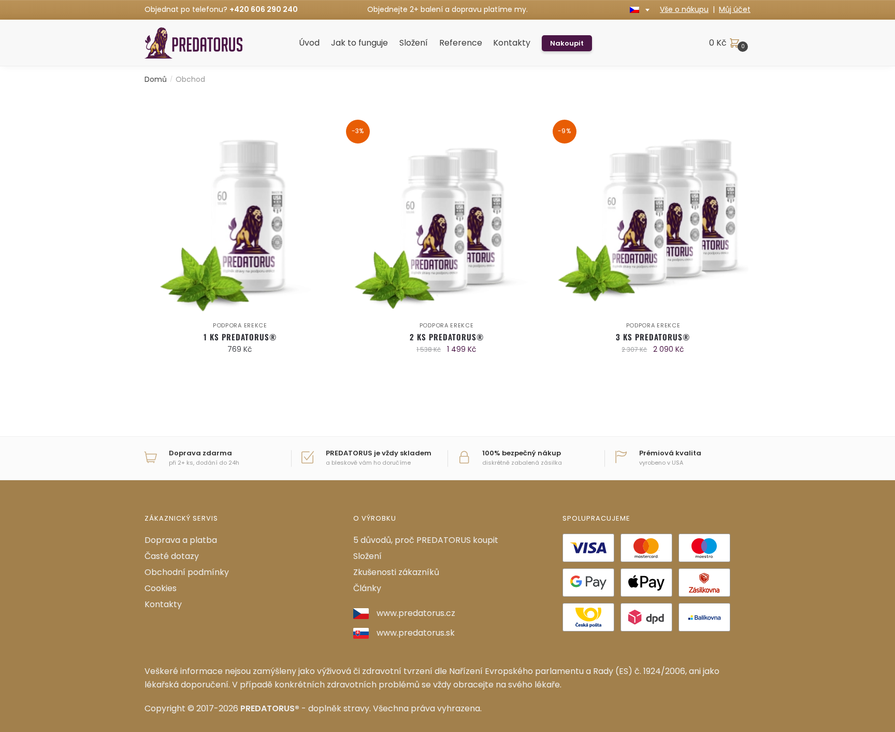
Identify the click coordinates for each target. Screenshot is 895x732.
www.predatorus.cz (416, 613)
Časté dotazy (172, 556)
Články (367, 588)
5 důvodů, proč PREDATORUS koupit (425, 540)
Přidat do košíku (240, 370)
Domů (156, 79)
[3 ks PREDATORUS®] (653, 220)
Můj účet (734, 9)
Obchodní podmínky (187, 572)
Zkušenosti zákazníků (396, 572)
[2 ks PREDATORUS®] (446, 220)
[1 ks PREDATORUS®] (240, 220)
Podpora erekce (240, 325)
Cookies (161, 588)
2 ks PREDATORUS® (447, 337)
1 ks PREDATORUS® (240, 337)
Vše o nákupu (684, 9)
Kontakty (163, 604)
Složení (367, 556)
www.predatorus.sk (416, 633)
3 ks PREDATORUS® (653, 337)
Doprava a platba (181, 540)
